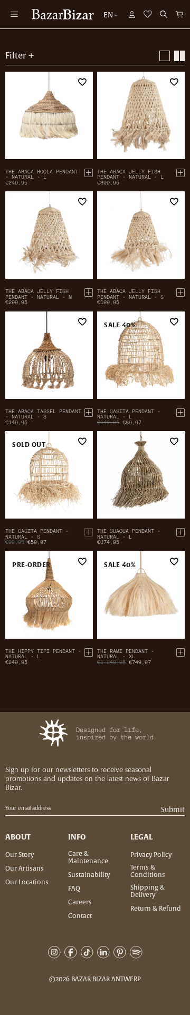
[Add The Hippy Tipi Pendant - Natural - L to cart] (88, 652)
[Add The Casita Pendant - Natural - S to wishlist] (82, 441)
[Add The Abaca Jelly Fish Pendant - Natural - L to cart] (180, 173)
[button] (179, 14)
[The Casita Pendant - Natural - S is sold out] (88, 532)
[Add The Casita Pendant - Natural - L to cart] (180, 412)
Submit (173, 810)
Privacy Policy (151, 854)
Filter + (19, 56)
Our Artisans (24, 868)
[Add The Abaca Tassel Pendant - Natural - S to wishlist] (82, 322)
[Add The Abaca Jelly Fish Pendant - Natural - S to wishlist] (174, 202)
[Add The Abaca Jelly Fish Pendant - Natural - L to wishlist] (174, 82)
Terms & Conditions (147, 871)
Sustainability (89, 875)
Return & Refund (155, 908)
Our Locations (27, 882)
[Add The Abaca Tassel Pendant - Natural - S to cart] (88, 412)
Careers (80, 902)
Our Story (19, 854)
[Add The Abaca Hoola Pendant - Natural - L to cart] (88, 173)
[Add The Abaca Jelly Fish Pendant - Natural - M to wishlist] (82, 202)
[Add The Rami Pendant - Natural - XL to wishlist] (174, 562)
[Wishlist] (148, 14)
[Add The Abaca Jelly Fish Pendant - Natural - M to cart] (88, 292)
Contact (80, 916)
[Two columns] (179, 56)
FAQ (74, 888)
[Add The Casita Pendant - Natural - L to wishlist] (174, 322)
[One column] (164, 56)
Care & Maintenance (88, 857)
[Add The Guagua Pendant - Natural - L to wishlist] (174, 441)
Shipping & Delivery (147, 891)
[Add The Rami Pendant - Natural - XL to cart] (180, 652)
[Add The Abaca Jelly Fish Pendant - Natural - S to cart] (180, 292)
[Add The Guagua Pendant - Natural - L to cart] (180, 532)
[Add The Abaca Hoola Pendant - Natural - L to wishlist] (82, 82)
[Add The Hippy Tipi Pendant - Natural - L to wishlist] (82, 562)
